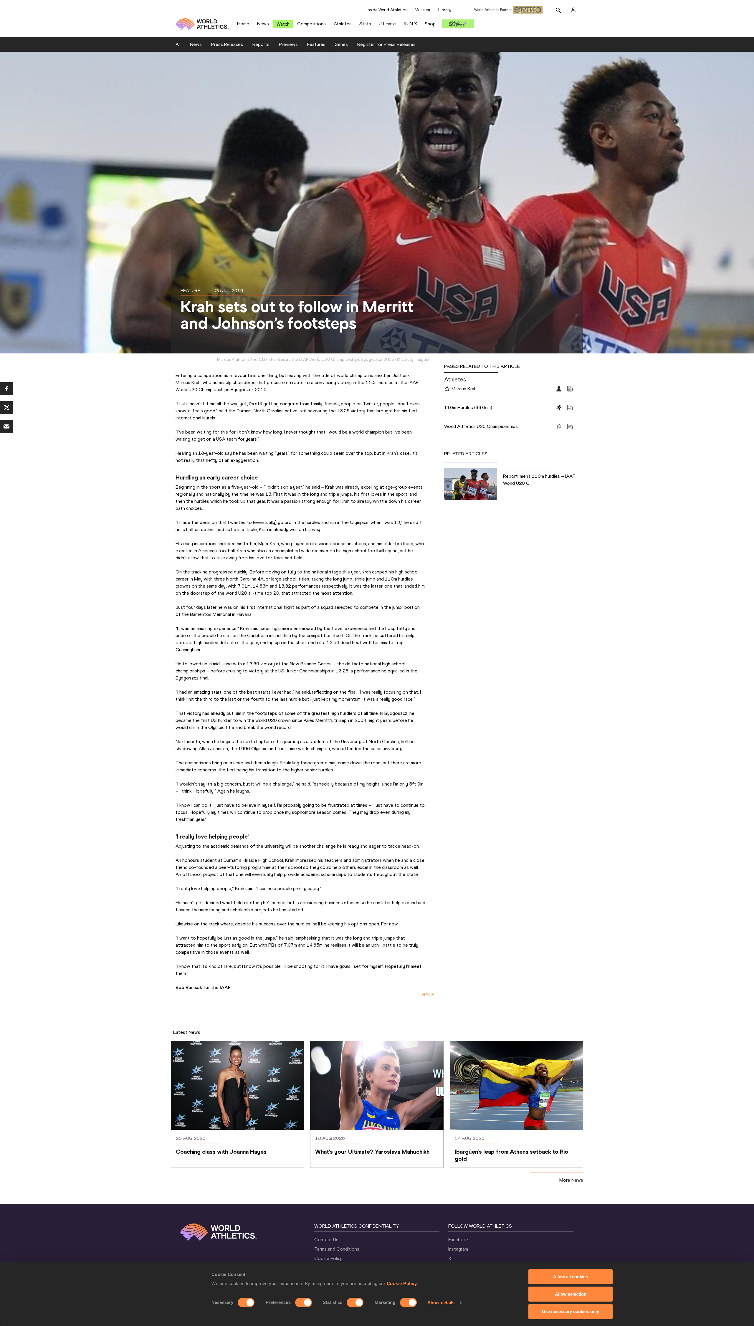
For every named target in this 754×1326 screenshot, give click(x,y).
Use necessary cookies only (570, 1311)
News (263, 24)
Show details (441, 1302)
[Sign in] (573, 10)
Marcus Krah (464, 388)
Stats (365, 24)
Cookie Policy (402, 1283)
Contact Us (326, 1239)
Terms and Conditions (336, 1249)
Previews (288, 44)
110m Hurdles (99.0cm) (468, 407)
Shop (430, 24)
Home (243, 24)
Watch (283, 24)
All (178, 44)
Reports (260, 44)
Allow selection (570, 1294)
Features (316, 44)
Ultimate (387, 24)
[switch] (303, 1302)
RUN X (410, 24)
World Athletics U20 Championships (481, 426)
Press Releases (227, 44)
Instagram (458, 1249)
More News (571, 1180)
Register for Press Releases (386, 44)
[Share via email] (6, 426)
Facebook (458, 1239)
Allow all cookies (570, 1276)
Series (341, 44)
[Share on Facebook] (6, 388)
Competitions (311, 24)
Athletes (343, 24)
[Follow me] (447, 389)
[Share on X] (6, 407)
